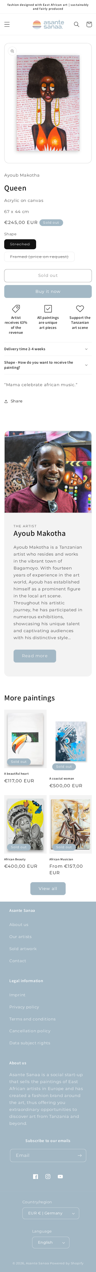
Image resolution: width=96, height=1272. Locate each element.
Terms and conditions (32, 1019)
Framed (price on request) (42, 258)
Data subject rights (29, 1043)
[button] (7, 24)
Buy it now (48, 291)
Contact (17, 960)
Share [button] (17, 401)
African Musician (61, 859)
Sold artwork (23, 948)
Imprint (17, 995)
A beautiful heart (16, 774)
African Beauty (14, 859)
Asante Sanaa (37, 1263)
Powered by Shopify (66, 1263)
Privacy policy (24, 1007)
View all (48, 888)
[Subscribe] (80, 1155)
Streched (23, 245)
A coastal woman (61, 778)
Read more (35, 655)
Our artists (20, 936)
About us (18, 924)
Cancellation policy (30, 1031)
